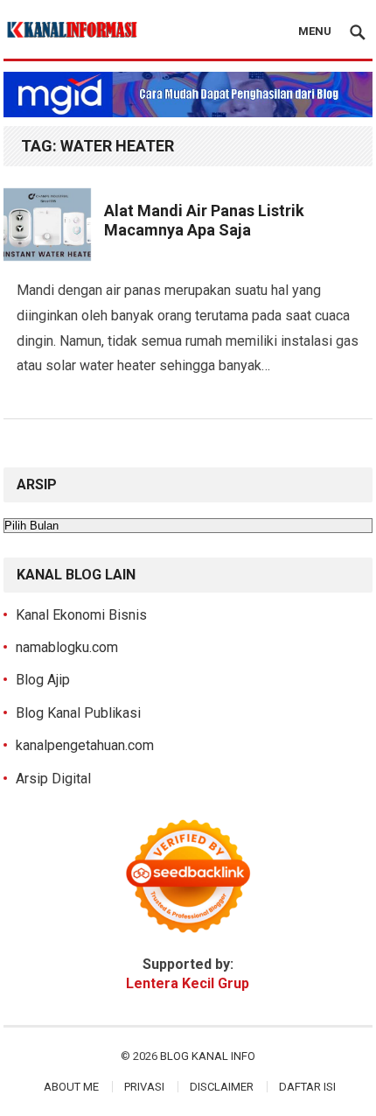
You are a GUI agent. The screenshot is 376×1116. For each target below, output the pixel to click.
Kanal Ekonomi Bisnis (81, 615)
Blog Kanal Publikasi (78, 713)
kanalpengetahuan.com (85, 745)
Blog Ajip (43, 679)
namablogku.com (67, 647)
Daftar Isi (307, 1086)
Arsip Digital (53, 778)
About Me (71, 1086)
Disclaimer (222, 1086)
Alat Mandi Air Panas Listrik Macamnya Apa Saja (204, 220)
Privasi (144, 1086)
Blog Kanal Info (207, 1056)
